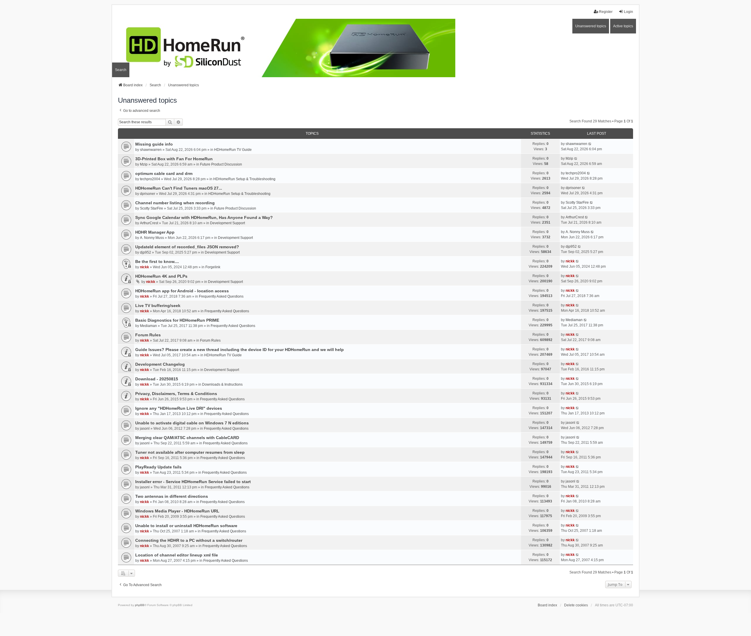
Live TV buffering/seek (157, 305)
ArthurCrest (149, 223)
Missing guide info (154, 144)
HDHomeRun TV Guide (233, 150)
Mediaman (148, 326)
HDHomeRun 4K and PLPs (161, 276)
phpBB (139, 605)
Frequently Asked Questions (221, 296)
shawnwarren (151, 150)
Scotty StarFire (151, 208)
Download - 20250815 (156, 379)
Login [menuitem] (628, 12)
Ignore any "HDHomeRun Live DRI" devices (178, 408)
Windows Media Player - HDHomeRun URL (177, 511)
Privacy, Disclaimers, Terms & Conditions (176, 393)
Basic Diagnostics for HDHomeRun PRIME (177, 320)
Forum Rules (148, 335)
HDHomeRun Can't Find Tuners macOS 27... (178, 188)
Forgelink (212, 267)
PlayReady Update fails (158, 467)
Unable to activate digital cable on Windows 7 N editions (192, 423)
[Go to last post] (590, 143)
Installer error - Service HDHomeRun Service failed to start (193, 481)
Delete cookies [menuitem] (576, 605)
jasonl (145, 428)
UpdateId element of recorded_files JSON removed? (187, 246)
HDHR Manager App (155, 232)
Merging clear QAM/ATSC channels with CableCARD (187, 437)
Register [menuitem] (606, 12)
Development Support (227, 223)
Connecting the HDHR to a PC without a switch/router (188, 540)
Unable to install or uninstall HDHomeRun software (186, 525)
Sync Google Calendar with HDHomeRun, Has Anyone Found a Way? (204, 217)
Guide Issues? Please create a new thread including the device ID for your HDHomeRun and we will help (239, 349)
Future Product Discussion (221, 164)
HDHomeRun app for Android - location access (182, 291)
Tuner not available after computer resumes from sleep (190, 452)
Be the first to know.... (157, 261)
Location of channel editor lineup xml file (176, 555)
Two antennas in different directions (171, 496)
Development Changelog (160, 364)
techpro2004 (150, 179)
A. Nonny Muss (152, 238)
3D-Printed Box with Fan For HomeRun (174, 158)
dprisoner (147, 194)
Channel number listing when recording (175, 202)
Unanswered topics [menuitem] (590, 26)
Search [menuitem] (120, 70)
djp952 (145, 252)
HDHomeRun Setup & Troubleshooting (244, 179)
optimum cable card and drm (163, 173)
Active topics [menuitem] (623, 26)
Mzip (144, 164)
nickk (144, 267)
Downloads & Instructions (222, 384)
